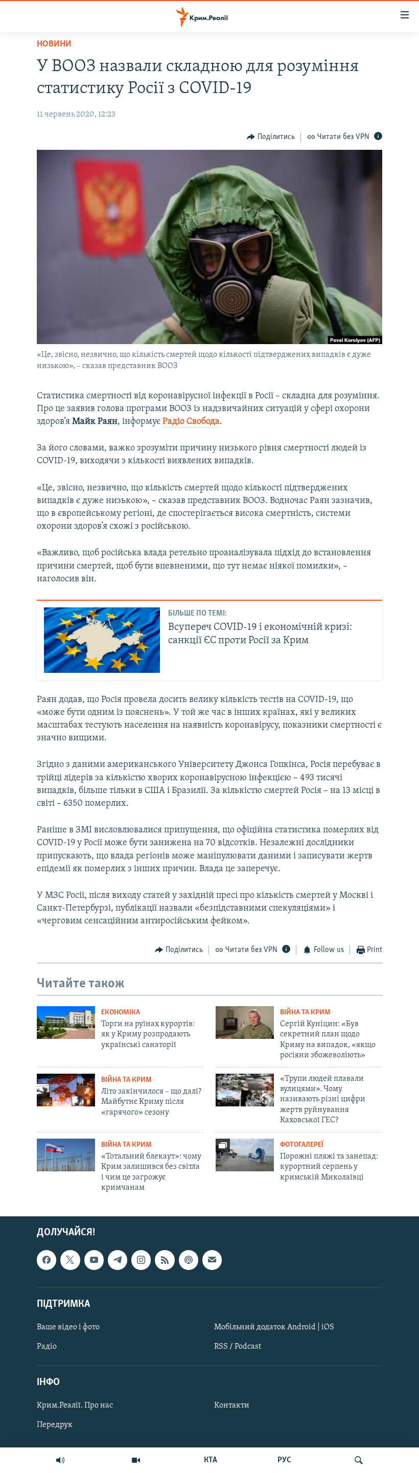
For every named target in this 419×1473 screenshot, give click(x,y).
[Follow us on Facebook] (46, 1260)
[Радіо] (60, 1460)
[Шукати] (358, 1460)
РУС (284, 1460)
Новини (54, 44)
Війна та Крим (305, 1012)
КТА (210, 1460)
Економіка (120, 1012)
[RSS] (164, 1260)
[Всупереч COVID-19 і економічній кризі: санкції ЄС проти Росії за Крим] (102, 640)
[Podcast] (188, 1260)
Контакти (231, 1406)
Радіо (47, 1347)
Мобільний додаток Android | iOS (274, 1327)
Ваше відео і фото (68, 1327)
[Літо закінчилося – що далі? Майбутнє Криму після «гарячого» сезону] (66, 1090)
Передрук (55, 1425)
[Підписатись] (212, 1260)
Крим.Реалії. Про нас (75, 1406)
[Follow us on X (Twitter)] (70, 1260)
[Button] (271, 137)
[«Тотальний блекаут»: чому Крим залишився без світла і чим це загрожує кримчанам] (66, 1155)
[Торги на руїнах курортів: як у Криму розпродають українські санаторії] (66, 1022)
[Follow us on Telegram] (117, 1260)
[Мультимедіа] (136, 1460)
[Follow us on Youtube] (94, 1260)
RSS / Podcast (237, 1347)
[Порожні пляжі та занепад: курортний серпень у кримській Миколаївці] (245, 1155)
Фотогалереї (301, 1145)
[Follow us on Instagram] (141, 1260)
